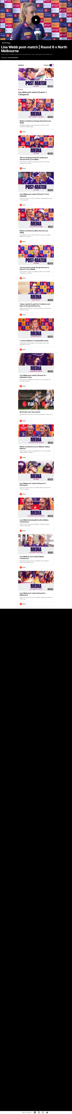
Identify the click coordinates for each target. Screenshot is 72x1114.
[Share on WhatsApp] (43, 1112)
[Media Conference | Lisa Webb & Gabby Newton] (36, 442)
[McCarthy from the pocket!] (36, 406)
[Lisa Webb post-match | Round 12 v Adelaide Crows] (36, 370)
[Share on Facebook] (35, 1112)
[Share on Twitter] (39, 1112)
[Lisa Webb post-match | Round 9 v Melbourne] (36, 588)
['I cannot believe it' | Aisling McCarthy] (36, 335)
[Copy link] (47, 1112)
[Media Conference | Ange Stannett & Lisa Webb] (36, 116)
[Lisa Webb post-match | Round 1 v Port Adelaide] (36, 189)
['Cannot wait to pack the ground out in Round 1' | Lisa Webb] (36, 262)
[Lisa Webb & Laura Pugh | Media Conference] (36, 552)
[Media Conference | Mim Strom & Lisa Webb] (36, 226)
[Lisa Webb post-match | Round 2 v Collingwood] (36, 82)
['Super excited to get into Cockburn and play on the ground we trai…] (36, 299)
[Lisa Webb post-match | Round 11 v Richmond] (36, 478)
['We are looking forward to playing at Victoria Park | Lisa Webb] (36, 153)
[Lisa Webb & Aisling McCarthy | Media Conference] (36, 515)
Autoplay (46, 65)
